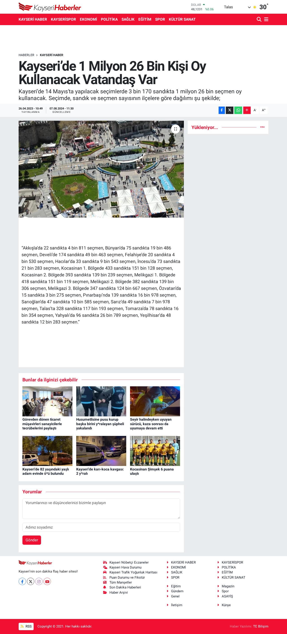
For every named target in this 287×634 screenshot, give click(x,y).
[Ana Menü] (265, 19)
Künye (226, 605)
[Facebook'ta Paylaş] (222, 110)
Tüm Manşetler (120, 582)
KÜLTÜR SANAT (182, 19)
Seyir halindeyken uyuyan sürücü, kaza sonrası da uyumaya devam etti (151, 423)
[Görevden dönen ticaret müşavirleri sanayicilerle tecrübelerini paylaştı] (47, 401)
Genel (175, 596)
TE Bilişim (260, 626)
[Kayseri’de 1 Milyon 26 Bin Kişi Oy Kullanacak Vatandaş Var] (101, 169)
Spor (225, 591)
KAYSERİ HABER (33, 19)
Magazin (228, 586)
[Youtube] (47, 581)
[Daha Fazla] (247, 110)
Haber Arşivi (118, 592)
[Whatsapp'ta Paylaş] (238, 110)
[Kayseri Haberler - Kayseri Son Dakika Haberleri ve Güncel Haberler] (50, 7)
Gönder (32, 540)
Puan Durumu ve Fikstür (127, 577)
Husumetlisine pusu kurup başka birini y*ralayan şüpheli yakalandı (100, 423)
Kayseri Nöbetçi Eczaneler (129, 562)
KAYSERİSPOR (63, 19)
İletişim (176, 605)
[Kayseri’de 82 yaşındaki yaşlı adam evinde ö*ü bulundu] (47, 450)
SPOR (160, 19)
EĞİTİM (144, 19)
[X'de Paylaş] (229, 110)
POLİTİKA (109, 19)
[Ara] (259, 19)
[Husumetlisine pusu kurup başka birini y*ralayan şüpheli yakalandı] (101, 401)
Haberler (26, 55)
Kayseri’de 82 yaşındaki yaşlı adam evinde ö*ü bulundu (45, 471)
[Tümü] (262, 127)
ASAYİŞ (227, 596)
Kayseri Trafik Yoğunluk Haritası (133, 572)
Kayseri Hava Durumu (125, 567)
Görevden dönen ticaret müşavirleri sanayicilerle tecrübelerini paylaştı (42, 423)
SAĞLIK (128, 19)
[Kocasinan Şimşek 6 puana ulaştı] (155, 450)
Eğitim (176, 586)
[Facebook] (22, 581)
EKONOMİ (88, 19)
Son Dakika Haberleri (125, 587)
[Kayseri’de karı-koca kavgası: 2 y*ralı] (101, 450)
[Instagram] (39, 581)
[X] (30, 581)
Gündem (177, 591)
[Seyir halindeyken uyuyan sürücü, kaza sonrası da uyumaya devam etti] (155, 401)
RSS (28, 626)
